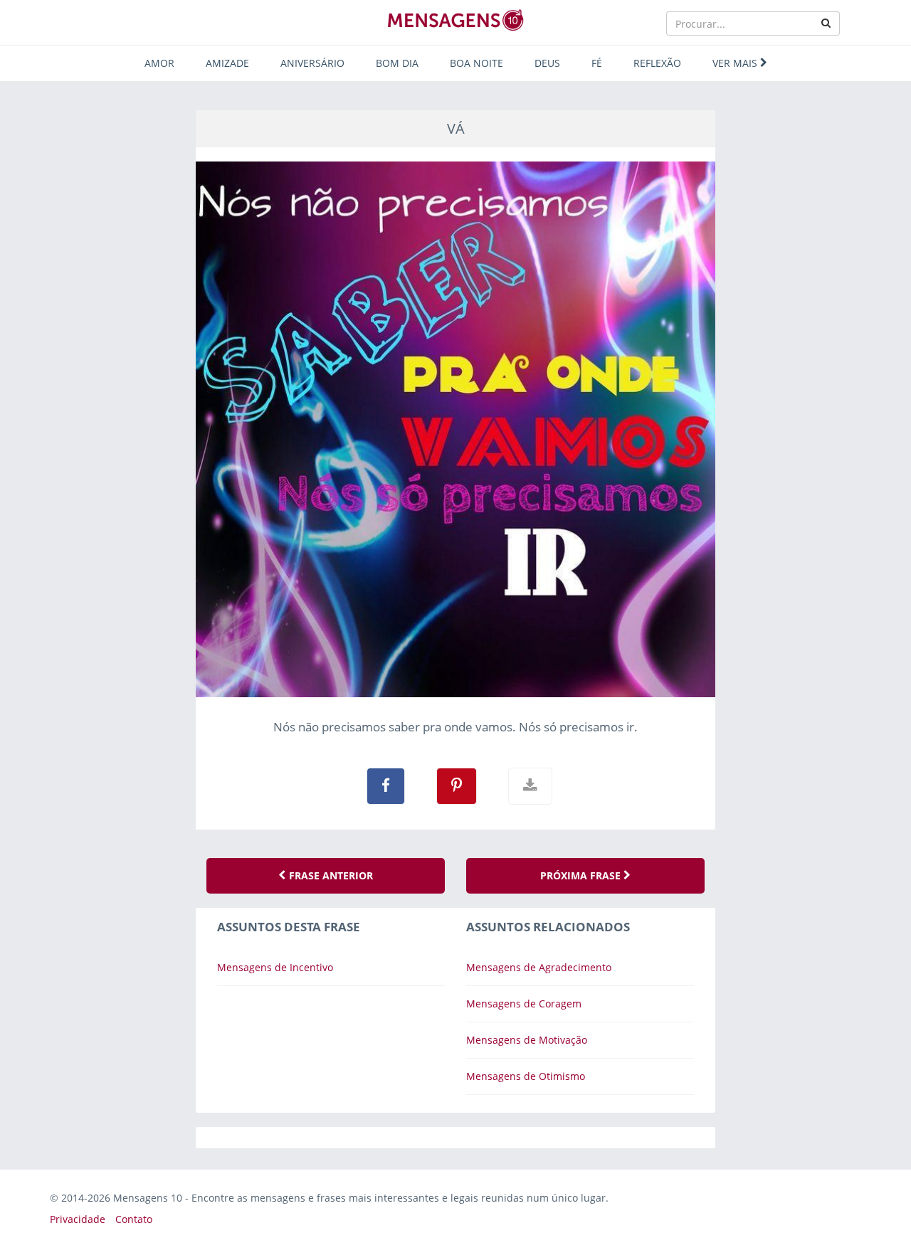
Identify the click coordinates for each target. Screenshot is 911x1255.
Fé (596, 63)
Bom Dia (397, 63)
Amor (159, 63)
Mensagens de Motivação (526, 1040)
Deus (547, 63)
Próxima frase (581, 875)
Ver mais (736, 63)
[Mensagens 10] (455, 20)
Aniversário (312, 63)
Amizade (227, 63)
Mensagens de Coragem (523, 1003)
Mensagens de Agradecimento (538, 967)
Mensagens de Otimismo (525, 1076)
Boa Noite (476, 63)
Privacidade (77, 1219)
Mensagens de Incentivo (275, 967)
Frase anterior (329, 875)
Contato (133, 1219)
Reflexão (657, 63)
